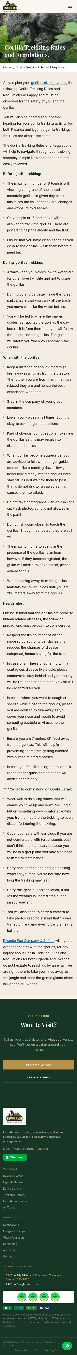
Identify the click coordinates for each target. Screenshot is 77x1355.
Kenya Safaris (12, 1188)
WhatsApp (17, 1157)
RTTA (19, 1307)
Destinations (11, 1225)
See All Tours (38, 1077)
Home (7, 67)
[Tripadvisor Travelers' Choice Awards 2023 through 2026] (38, 1297)
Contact (8, 1256)
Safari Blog (10, 1243)
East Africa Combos (15, 1201)
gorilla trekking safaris (48, 83)
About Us (9, 1250)
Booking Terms (53, 1350)
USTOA (44, 1307)
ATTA (31, 1307)
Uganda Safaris (13, 1182)
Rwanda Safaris (13, 1176)
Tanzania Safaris (14, 1195)
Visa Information (13, 1237)
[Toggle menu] (70, 6)
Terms (37, 1350)
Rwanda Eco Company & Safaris (28, 941)
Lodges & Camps (14, 1231)
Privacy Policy (23, 1350)
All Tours (8, 1207)
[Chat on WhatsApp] (67, 1346)
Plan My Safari (38, 1064)
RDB (7, 1307)
